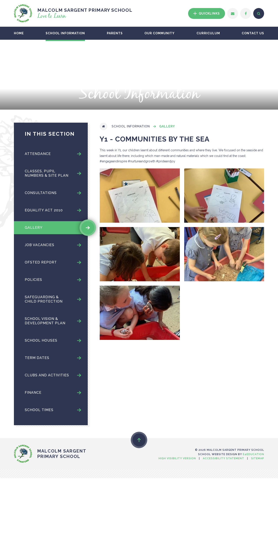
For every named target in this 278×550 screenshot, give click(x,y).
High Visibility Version (177, 458)
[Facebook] (245, 13)
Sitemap (257, 458)
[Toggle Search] (258, 13)
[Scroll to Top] (139, 440)
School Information (131, 126)
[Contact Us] (232, 13)
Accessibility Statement (223, 458)
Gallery (167, 126)
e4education (253, 454)
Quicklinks (209, 13)
